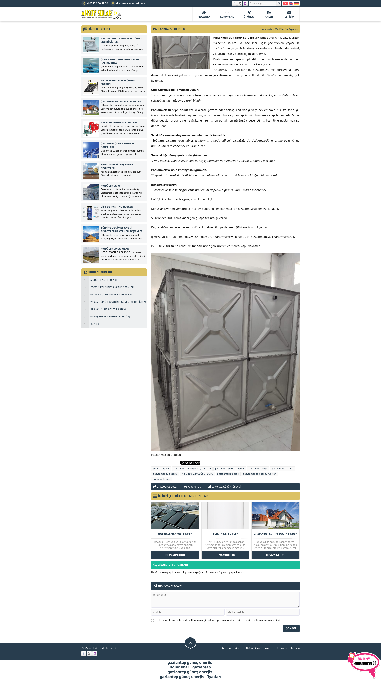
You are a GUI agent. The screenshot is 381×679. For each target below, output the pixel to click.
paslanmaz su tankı (282, 468)
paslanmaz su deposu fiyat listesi (192, 468)
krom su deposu (161, 479)
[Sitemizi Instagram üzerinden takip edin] (245, 3)
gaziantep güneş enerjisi (191, 662)
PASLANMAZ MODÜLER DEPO (197, 473)
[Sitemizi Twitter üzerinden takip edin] (239, 3)
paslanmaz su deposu (165, 473)
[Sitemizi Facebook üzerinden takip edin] (234, 3)
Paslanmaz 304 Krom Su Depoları (236, 37)
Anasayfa (267, 29)
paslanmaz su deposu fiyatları (259, 473)
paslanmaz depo (258, 468)
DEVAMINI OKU (175, 555)
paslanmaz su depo (228, 473)
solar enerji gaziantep (190, 667)
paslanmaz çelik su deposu (230, 468)
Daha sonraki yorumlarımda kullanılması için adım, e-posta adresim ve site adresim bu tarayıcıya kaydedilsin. (219, 620)
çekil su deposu (161, 468)
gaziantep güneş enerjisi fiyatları (190, 676)
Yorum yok (194, 486)
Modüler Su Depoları (286, 29)
